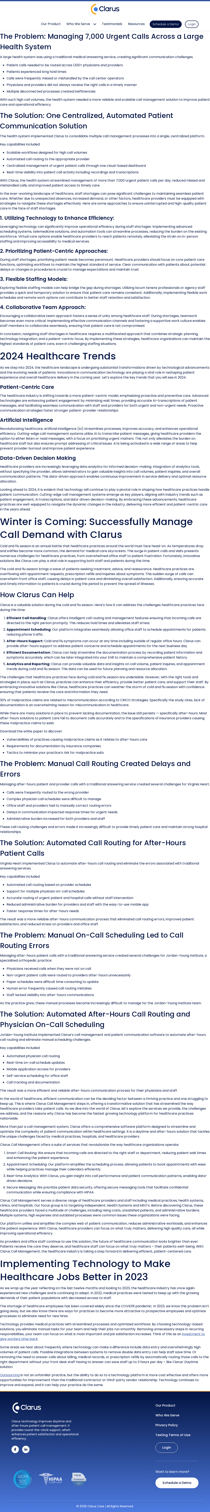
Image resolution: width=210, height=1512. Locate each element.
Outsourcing (10, 1375)
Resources (136, 24)
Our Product (51, 24)
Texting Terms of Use (172, 1435)
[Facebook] (15, 1449)
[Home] (26, 1407)
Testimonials (112, 24)
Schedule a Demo (166, 24)
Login (192, 24)
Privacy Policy (166, 1425)
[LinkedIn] (26, 1449)
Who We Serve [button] (78, 24)
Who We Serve (167, 1415)
